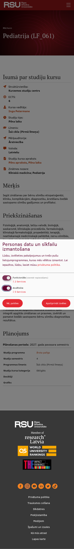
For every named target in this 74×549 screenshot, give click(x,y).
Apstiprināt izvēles (56, 303)
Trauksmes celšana (39, 503)
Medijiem (38, 521)
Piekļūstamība (38, 515)
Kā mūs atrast (39, 533)
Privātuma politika (38, 497)
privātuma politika (49, 264)
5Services (19, 291)
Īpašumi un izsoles (39, 527)
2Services (19, 281)
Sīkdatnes (39, 509)
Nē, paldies (13, 303)
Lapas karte (39, 539)
